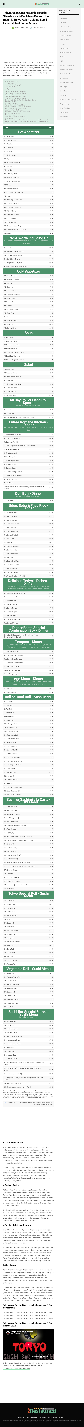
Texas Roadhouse (65, 108)
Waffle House (64, 116)
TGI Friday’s (64, 112)
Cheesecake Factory (66, 31)
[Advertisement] (28, 45)
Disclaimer (42, 1417)
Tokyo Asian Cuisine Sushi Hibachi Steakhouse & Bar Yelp (27, 1315)
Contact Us (62, 1417)
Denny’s (62, 44)
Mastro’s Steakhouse (66, 69)
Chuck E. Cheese (65, 35)
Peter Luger (63, 86)
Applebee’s (63, 18)
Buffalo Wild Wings (66, 27)
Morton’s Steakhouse (66, 74)
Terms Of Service (31, 1417)
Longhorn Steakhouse (67, 65)
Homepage (21, 1417)
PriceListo (49, 1104)
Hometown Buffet (65, 52)
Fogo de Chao (64, 48)
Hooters (62, 57)
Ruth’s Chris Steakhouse (68, 99)
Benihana (63, 22)
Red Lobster (64, 91)
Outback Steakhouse (66, 82)
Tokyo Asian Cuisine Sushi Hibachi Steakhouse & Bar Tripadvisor (29, 1318)
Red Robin (63, 95)
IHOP (61, 61)
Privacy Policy (52, 1417)
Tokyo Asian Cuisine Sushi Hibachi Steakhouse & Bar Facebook (29, 1312)
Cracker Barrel (64, 39)
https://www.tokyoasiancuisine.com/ (16, 1368)
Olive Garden (64, 78)
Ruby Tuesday (64, 104)
